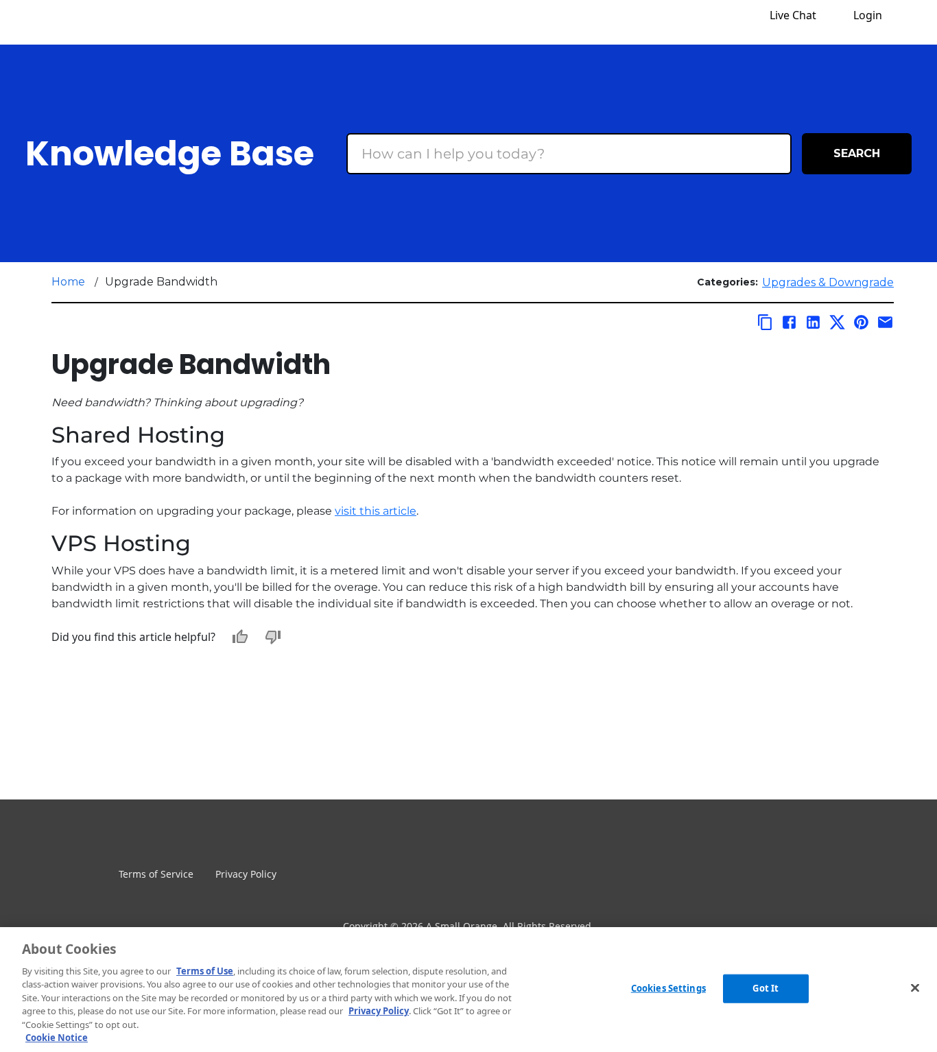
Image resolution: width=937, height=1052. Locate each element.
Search (856, 153)
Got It (765, 988)
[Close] (915, 987)
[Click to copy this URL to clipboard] (765, 322)
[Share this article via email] (885, 322)
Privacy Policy (245, 873)
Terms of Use (204, 971)
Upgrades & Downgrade (828, 282)
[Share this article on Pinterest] (861, 322)
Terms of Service (156, 873)
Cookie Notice (56, 1037)
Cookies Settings (668, 988)
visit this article (375, 510)
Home (68, 281)
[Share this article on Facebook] (789, 322)
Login (867, 15)
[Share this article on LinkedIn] (813, 322)
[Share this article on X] (837, 322)
